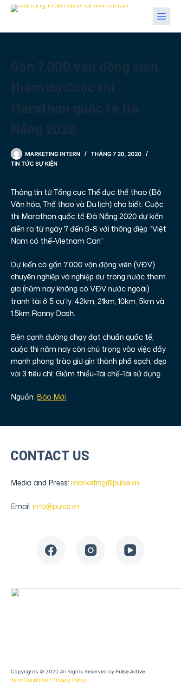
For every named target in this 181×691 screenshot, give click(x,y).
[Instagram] (90, 550)
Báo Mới (51, 397)
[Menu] (161, 16)
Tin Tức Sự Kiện (34, 163)
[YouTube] (130, 550)
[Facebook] (50, 550)
